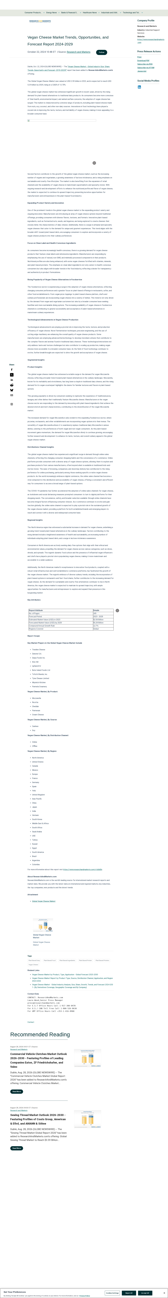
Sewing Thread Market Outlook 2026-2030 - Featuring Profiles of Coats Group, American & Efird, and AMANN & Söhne (38, 1119)
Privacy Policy (84, 1296)
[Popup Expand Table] (117, 610)
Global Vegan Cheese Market (43, 901)
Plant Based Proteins (102, 960)
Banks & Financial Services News (69, 13)
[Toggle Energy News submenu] (59, 13)
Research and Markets (78, 52)
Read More (17, 1091)
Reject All (128, 1293)
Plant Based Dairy (34, 960)
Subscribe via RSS (144, 64)
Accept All (145, 1293)
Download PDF (143, 61)
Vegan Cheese (33, 965)
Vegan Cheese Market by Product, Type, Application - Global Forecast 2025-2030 (65, 975)
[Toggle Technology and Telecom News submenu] (142, 13)
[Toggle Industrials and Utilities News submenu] (120, 13)
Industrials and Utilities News (109, 13)
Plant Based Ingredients (67, 960)
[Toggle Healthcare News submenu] (99, 13)
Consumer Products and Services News (33, 13)
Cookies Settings (112, 1293)
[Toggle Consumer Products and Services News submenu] (44, 13)
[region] (84, 1293)
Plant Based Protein (85, 960)
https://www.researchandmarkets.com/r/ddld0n (82, 869)
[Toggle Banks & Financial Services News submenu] (80, 13)
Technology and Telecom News (131, 13)
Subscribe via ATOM (145, 68)
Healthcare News (90, 13)
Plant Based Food (50, 960)
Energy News (51, 13)
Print (139, 57)
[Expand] (94, 163)
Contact (31, 1022)
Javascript (141, 71)
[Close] (164, 1292)
